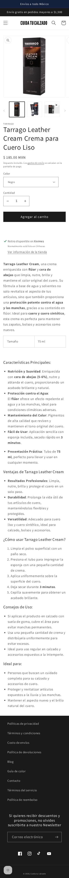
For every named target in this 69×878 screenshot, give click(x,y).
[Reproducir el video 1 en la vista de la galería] (52, 109)
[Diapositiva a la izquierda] (4, 110)
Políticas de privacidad (23, 724)
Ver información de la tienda (27, 252)
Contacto (13, 781)
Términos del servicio (22, 790)
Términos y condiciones (23, 733)
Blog (10, 762)
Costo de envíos (18, 743)
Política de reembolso (22, 800)
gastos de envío (36, 163)
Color (6, 173)
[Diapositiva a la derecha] (65, 110)
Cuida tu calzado (38, 874)
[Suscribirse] (56, 837)
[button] (5, 23)
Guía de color (16, 771)
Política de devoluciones (24, 752)
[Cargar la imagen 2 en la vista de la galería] (34, 109)
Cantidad (9, 192)
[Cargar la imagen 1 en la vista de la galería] (17, 109)
